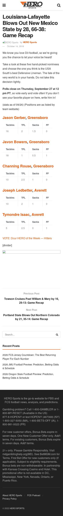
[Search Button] (58, 5)
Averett (40, 190)
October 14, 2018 (15, 46)
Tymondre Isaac (16, 214)
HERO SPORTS (17, 508)
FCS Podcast (33, 495)
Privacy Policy (10, 498)
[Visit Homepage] (31, 5)
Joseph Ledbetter (17, 190)
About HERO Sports (12, 495)
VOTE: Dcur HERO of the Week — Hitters (27, 238)
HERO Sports (30, 42)
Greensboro (38, 117)
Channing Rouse (17, 166)
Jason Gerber (14, 117)
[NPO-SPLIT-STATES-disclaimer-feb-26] (31, 266)
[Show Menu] (4, 5)
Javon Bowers (15, 141)
